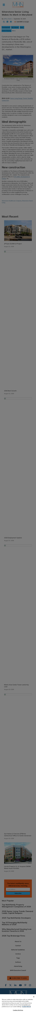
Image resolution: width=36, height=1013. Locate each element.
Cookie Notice (26, 1006)
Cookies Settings (18, 1010)
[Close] (34, 997)
